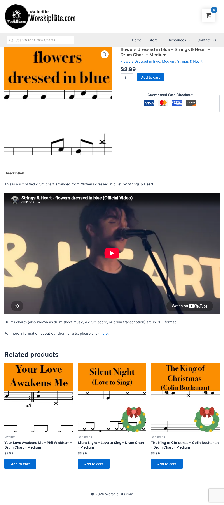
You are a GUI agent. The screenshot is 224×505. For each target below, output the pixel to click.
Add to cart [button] (20, 464)
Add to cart (150, 77)
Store (153, 40)
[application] (160, 40)
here (104, 333)
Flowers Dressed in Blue (140, 61)
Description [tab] (14, 173)
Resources (177, 40)
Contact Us (206, 40)
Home (137, 40)
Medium (168, 61)
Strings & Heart (190, 61)
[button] (104, 54)
